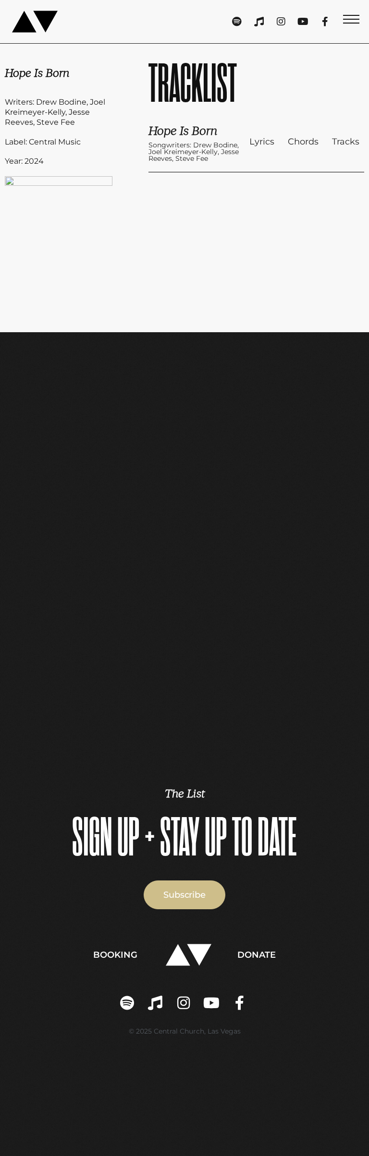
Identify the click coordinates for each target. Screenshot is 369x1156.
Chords (303, 141)
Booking (115, 955)
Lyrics (261, 141)
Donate (256, 955)
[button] (351, 21)
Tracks (345, 141)
